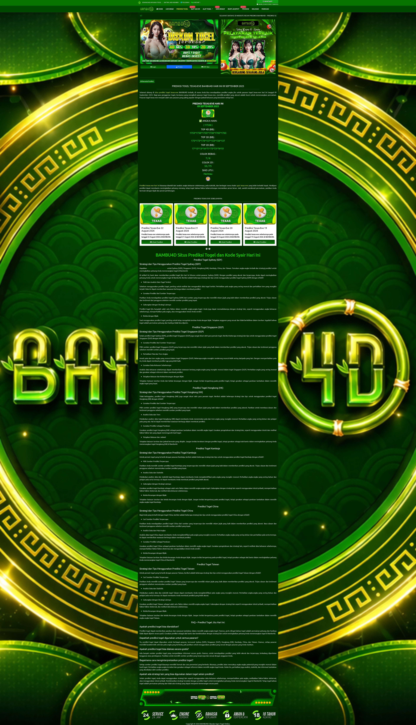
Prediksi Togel (182, 9)
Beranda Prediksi (148, 81)
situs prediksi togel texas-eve (166, 92)
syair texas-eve (242, 185)
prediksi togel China (229, 515)
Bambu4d (184, 271)
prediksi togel (163, 286)
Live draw (170, 9)
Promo (180, 67)
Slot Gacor (195, 9)
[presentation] (206, 248)
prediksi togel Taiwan (240, 573)
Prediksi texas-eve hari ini (150, 185)
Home (160, 9)
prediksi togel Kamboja (243, 457)
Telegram (185, 2)
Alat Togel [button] (207, 9)
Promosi (245, 9)
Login (154, 67)
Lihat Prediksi (157, 242)
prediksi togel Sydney (238, 278)
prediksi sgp (164, 361)
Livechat (196, 2)
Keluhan (255, 9)
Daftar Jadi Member (171, 2)
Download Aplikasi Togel (152, 2)
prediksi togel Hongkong (164, 396)
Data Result (220, 9)
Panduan (265, 9)
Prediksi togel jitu (147, 309)
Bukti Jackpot (233, 9)
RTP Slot (206, 67)
